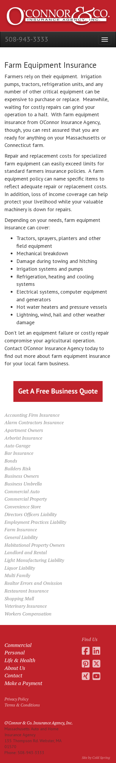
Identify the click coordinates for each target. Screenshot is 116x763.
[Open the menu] (104, 39)
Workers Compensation (27, 613)
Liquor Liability (19, 568)
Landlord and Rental (25, 552)
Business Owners (21, 476)
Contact (13, 675)
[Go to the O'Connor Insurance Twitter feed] (96, 664)
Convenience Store (22, 506)
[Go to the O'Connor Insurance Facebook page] (86, 651)
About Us (14, 667)
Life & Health (19, 660)
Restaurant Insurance (26, 590)
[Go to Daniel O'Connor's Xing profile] (86, 676)
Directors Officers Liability (30, 514)
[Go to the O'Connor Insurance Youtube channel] (96, 676)
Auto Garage (17, 445)
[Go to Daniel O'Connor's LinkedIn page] (96, 651)
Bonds (10, 461)
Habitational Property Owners (34, 545)
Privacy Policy (16, 699)
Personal (14, 652)
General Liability (20, 537)
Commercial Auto (22, 491)
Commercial (18, 644)
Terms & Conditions (22, 705)
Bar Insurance (18, 453)
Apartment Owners (23, 430)
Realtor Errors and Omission (33, 583)
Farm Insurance (20, 529)
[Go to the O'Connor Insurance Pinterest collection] (86, 664)
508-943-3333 (26, 39)
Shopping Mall (19, 598)
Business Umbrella (23, 483)
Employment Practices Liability (35, 522)
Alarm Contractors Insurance (34, 422)
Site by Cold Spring (96, 757)
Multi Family (17, 575)
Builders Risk (17, 468)
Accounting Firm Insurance (31, 415)
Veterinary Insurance (25, 606)
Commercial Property (25, 499)
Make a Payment (23, 683)
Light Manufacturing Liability (34, 560)
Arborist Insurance (23, 438)
